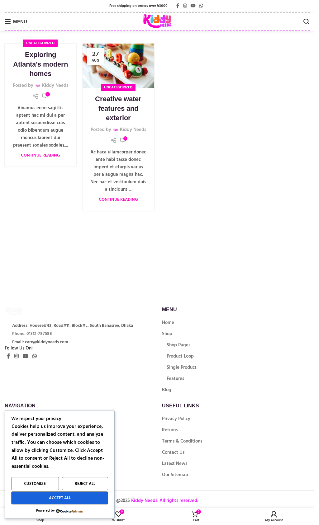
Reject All (85, 483)
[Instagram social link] (185, 6)
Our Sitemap (175, 474)
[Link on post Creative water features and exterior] (118, 66)
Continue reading (40, 155)
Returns (170, 430)
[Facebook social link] (177, 6)
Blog (166, 390)
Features (175, 378)
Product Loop (180, 356)
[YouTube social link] (193, 6)
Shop (167, 333)
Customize (35, 483)
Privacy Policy (176, 418)
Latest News (174, 463)
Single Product (182, 367)
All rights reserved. (178, 500)
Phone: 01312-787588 (32, 333)
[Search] (306, 21)
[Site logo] (157, 21)
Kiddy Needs (55, 85)
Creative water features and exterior (118, 108)
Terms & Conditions (182, 441)
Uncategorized (40, 43)
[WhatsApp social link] (201, 6)
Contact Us (173, 452)
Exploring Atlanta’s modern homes (40, 64)
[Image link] (23, 311)
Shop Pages (178, 345)
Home (168, 322)
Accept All (60, 498)
